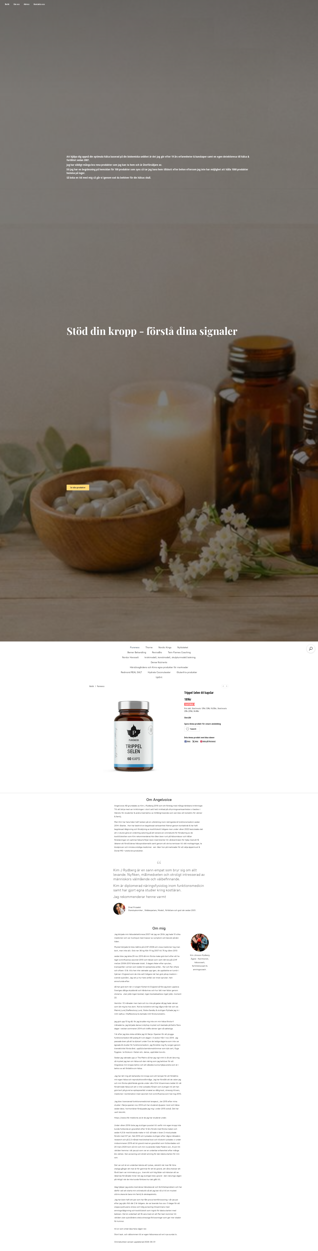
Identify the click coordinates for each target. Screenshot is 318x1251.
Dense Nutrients (159, 662)
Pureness (134, 647)
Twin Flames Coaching (179, 652)
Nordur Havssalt (130, 657)
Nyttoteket (182, 647)
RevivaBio (157, 652)
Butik (7, 4)
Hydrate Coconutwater (159, 672)
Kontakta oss (39, 4)
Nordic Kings (165, 647)
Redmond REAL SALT (131, 672)
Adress (26, 4)
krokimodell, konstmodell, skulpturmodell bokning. (170, 657)
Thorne (149, 647)
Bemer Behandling (136, 652)
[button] (192, 728)
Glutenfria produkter (187, 672)
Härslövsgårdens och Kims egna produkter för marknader (159, 667)
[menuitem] (223, 686)
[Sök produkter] (311, 648)
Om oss (17, 4)
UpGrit (159, 677)
